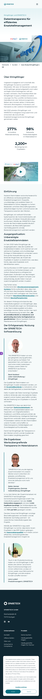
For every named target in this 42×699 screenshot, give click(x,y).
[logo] (12, 603)
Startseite (5, 65)
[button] (21, 172)
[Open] (37, 4)
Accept (13, 691)
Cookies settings (21, 687)
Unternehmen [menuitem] (9, 631)
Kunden (15, 65)
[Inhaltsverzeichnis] (1, 353)
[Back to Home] (9, 4)
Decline (29, 691)
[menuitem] (7, 635)
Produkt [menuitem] (24, 631)
